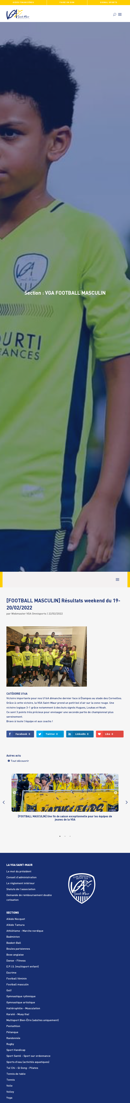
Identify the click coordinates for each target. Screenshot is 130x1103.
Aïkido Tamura (15, 925)
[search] (114, 14)
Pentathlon (13, 1026)
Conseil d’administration (21, 877)
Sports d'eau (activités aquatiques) (27, 1062)
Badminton (13, 937)
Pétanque (12, 1032)
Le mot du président (18, 871)
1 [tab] (60, 836)
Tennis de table (16, 1074)
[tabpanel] (65, 801)
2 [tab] (65, 836)
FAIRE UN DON (67, 3)
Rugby (10, 1044)
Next (126, 802)
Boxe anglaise (15, 955)
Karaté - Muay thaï (17, 1014)
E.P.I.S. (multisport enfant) (22, 966)
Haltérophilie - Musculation (23, 1008)
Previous (3, 802)
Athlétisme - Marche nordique (24, 931)
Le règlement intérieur (20, 883)
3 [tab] (70, 836)
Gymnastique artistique (20, 1002)
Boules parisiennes (18, 949)
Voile (9, 1086)
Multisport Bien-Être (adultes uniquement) (32, 1020)
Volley (10, 1092)
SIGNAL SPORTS (108, 3)
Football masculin (17, 984)
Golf (9, 990)
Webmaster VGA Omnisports (28, 614)
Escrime (11, 972)
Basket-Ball (13, 943)
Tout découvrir (20, 761)
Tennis (10, 1080)
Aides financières (23, 3)
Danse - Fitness (16, 960)
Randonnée (13, 1038)
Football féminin (16, 978)
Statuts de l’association (20, 889)
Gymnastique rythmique (21, 996)
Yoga (9, 1098)
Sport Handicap (15, 1050)
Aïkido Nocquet (15, 919)
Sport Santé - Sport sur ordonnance (28, 1056)
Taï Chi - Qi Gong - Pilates (22, 1068)
